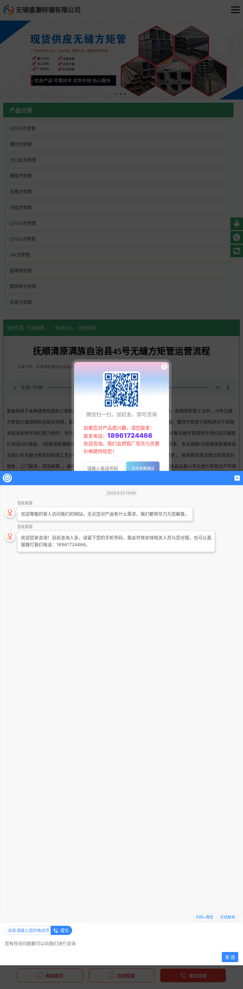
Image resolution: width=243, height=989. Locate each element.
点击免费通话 (143, 468)
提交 (64, 930)
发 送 (230, 957)
